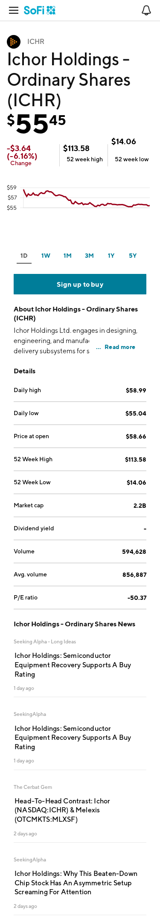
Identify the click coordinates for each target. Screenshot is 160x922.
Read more (120, 346)
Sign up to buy (80, 284)
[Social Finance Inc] (40, 10)
